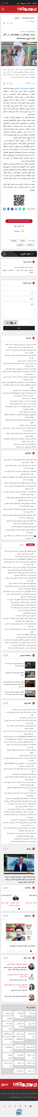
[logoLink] (26, 9)
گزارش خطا (17, 226)
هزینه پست (9, 1023)
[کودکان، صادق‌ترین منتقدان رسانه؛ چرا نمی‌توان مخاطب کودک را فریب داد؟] (29, 693)
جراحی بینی (31, 1023)
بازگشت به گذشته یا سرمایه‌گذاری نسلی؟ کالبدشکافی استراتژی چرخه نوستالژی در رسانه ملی (13, 684)
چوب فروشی (8, 1013)
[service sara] (29, 4)
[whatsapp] (23, 209)
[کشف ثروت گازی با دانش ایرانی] (31, 987)
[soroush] (4, 209)
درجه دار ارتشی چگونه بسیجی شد (23, 267)
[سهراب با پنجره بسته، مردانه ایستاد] (31, 977)
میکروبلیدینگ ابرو (8, 1048)
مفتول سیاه (20, 1055)
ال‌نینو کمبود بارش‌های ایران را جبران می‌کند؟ (15, 996)
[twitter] (16, 209)
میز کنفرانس (20, 1071)
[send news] (8, 23)
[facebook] (12, 209)
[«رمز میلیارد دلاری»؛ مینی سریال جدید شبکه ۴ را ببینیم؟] (29, 665)
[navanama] (34, 4)
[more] (5, 655)
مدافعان (20, 245)
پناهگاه (14, 241)
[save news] (11, 23)
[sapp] (32, 1106)
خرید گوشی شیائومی (20, 1025)
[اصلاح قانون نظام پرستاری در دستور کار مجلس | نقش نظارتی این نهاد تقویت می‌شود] (31, 967)
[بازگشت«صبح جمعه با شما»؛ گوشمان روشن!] (29, 674)
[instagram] (11, 1106)
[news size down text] (11, 83)
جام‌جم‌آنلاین (24, 88)
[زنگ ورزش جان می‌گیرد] (30, 897)
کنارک (22, 241)
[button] (24, 909)
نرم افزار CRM (8, 1034)
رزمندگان (30, 245)
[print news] (4, 23)
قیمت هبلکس (31, 1063)
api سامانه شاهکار (20, 1014)
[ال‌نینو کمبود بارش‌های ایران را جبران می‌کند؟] (31, 997)
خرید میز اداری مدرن (8, 1064)
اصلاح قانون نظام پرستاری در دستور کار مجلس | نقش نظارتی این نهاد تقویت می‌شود (15, 968)
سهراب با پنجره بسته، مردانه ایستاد (18, 980)
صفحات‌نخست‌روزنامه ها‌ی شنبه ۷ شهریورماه (22, 946)
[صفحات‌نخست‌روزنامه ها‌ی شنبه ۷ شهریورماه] (19, 932)
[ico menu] (3, 9)
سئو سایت (32, 1013)
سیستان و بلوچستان (28, 18)
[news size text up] (4, 83)
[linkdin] (8, 209)
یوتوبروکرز (9, 1018)
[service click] (18, 4)
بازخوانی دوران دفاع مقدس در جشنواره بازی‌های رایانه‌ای (18, 271)
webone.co (20, 1039)
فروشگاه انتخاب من (8, 1040)
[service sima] (23, 4)
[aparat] (26, 1106)
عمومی (17, 18)
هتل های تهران (30, 1047)
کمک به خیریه (19, 1047)
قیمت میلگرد (31, 1071)
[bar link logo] (4, 3)
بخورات (10, 1029)
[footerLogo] (25, 1084)
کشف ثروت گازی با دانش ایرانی (19, 990)
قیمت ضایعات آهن (31, 1056)
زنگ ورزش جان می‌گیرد (19, 895)
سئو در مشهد (19, 1034)
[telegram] (20, 209)
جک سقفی (20, 1063)
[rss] (6, 1106)
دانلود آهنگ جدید (31, 1035)
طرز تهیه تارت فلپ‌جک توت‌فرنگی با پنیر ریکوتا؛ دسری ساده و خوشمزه (19, 537)
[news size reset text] (8, 83)
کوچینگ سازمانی (10, 1056)
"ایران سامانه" (24, 1101)
